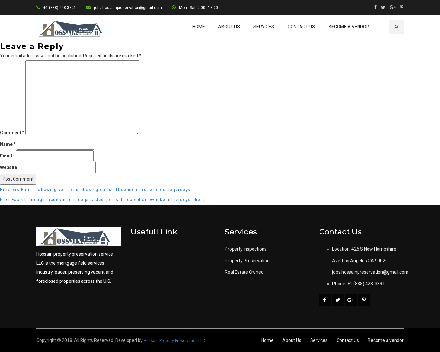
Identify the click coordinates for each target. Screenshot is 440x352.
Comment (12, 132)
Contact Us (301, 26)
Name (8, 144)
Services (263, 26)
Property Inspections (246, 249)
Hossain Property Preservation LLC (174, 340)
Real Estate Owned (244, 272)
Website (8, 167)
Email (7, 155)
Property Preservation (247, 260)
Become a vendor (349, 26)
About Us (229, 26)
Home (198, 26)
